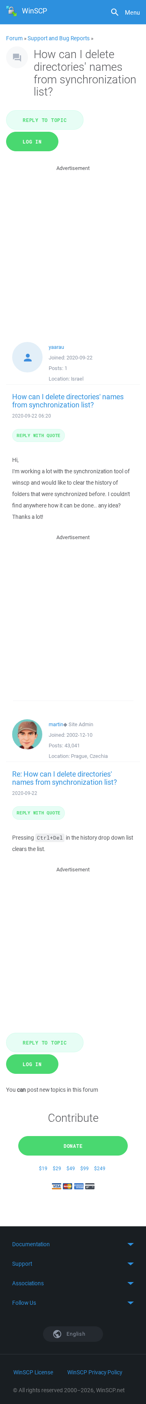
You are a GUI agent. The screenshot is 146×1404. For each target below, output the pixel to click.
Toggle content (73, 1244)
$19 (43, 1168)
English (75, 1333)
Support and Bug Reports (59, 38)
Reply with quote (38, 435)
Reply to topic (45, 120)
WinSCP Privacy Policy (94, 1372)
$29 (57, 1168)
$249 (99, 1168)
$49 (71, 1168)
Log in (32, 141)
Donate (73, 1146)
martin (56, 724)
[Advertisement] (73, 246)
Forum (14, 38)
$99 (84, 1168)
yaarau (56, 347)
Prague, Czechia (89, 756)
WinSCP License (33, 1372)
